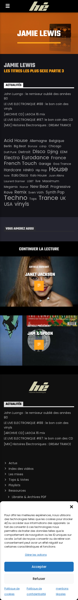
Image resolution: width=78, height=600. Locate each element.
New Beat (39, 186)
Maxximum (50, 181)
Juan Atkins (56, 175)
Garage (45, 163)
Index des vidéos (21, 469)
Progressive (60, 186)
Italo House (38, 175)
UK (63, 198)
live (38, 181)
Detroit (24, 151)
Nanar (24, 187)
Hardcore (12, 170)
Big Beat (20, 146)
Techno (15, 197)
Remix (20, 192)
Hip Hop (41, 170)
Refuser (39, 578)
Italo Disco (19, 175)
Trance (48, 198)
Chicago (55, 146)
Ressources (17, 490)
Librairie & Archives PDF (29, 497)
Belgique (56, 140)
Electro (12, 157)
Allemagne (38, 140)
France (58, 157)
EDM (63, 151)
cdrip (43, 146)
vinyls (22, 204)
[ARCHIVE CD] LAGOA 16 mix (24, 114)
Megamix (11, 187)
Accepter (39, 566)
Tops (33, 199)
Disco (38, 151)
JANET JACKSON (40, 274)
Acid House (16, 140)
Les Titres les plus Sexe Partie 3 (34, 71)
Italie (7, 175)
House (58, 169)
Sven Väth (36, 192)
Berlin (8, 146)
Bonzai (32, 146)
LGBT (30, 181)
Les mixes (16, 474)
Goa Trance (62, 164)
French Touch (20, 163)
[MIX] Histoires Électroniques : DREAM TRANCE (37, 125)
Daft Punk (10, 152)
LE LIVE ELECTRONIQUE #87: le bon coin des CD (38, 120)
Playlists (14, 485)
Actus (13, 463)
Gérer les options (36, 555)
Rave (8, 192)
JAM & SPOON (40, 333)
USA (8, 204)
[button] (71, 507)
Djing (52, 151)
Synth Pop (55, 192)
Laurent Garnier (14, 181)
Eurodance (35, 157)
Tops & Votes (19, 479)
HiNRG (28, 170)
